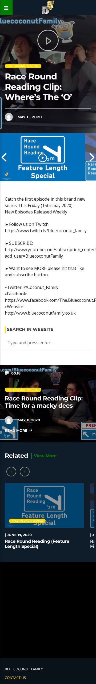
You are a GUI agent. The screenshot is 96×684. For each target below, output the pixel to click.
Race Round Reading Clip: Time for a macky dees (44, 402)
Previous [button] (4, 157)
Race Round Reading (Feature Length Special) (37, 544)
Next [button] (92, 157)
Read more (16, 431)
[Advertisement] (48, 610)
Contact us (15, 677)
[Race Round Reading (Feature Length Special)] (42, 157)
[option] (42, 157)
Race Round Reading (23, 66)
